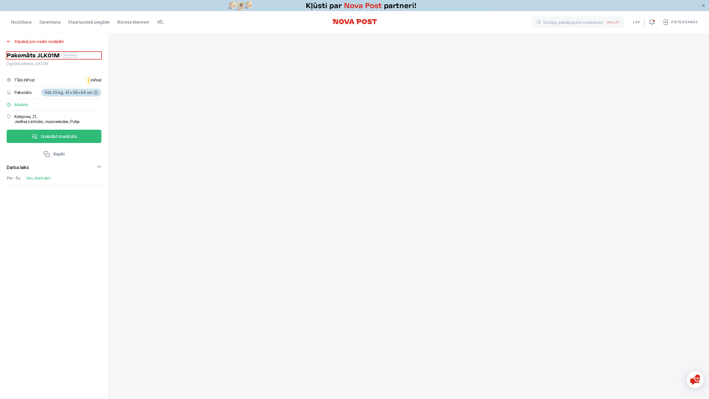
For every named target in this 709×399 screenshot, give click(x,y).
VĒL (160, 22)
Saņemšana (49, 22)
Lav (636, 22)
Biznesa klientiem (133, 22)
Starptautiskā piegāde (89, 22)
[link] (354, 5)
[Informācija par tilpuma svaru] (96, 92)
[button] (54, 154)
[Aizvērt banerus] (703, 5)
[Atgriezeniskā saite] (695, 379)
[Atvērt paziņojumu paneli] (652, 22)
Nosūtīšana (21, 22)
